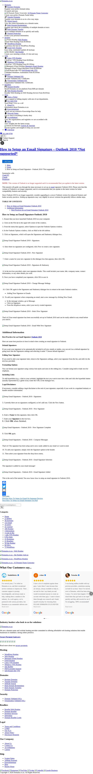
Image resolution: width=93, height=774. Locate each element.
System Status (10, 758)
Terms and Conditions (12, 726)
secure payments (21, 645)
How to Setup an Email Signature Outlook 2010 (24, 206)
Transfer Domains (13, 17)
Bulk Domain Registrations (17, 25)
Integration (8, 716)
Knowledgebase (13, 109)
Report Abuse (9, 767)
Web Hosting (22, 40)
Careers (7, 750)
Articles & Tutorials (28, 126)
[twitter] (31, 770)
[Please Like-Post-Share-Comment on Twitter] (46, 486)
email (53, 187)
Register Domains (13, 7)
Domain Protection (14, 33)
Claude (4, 177)
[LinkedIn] (39, 770)
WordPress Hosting (14, 44)
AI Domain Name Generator (38, 13)
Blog (9, 122)
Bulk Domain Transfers (13, 688)
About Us (10, 105)
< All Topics (7, 161)
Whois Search (12, 21)
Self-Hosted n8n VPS (29, 70)
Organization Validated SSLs (15, 701)
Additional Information (15, 208)
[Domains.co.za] (6, 1)
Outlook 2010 (36, 337)
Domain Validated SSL (15, 76)
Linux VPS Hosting (14, 58)
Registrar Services (11, 714)
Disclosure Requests (12, 735)
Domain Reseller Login (13, 718)
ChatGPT (5, 175)
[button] (2, 593)
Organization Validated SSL (17, 81)
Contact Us (9, 745)
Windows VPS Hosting (15, 62)
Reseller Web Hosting (12, 709)
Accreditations (12, 117)
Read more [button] (5, 607)
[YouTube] (23, 770)
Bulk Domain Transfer (15, 29)
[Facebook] (4, 770)
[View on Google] (4, 575)
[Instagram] (14, 770)
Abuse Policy (9, 733)
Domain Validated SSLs (13, 699)
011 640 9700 (12, 101)
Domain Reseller (13, 87)
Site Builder (19, 52)
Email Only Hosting (14, 48)
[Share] (46, 494)
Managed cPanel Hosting (34, 66)
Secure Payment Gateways (10, 637)
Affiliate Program (11, 760)
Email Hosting (10, 660)
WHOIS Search (10, 684)
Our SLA (8, 731)
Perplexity (6, 179)
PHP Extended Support (13, 669)
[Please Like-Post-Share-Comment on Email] (46, 490)
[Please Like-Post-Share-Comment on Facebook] (46, 483)
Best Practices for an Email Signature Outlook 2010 (29, 210)
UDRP (7, 729)
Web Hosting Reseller (15, 91)
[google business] (51, 770)
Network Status (12, 113)
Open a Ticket (12, 97)
